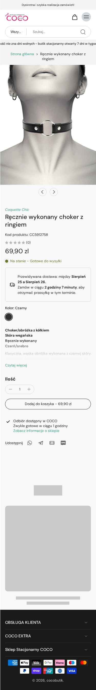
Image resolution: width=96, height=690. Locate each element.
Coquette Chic (17, 209)
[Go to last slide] (42, 192)
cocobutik (55, 680)
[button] (48, 404)
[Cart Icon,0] (74, 17)
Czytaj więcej (16, 365)
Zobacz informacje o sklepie (36, 430)
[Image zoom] (48, 125)
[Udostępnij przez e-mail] (52, 442)
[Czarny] (8, 316)
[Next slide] (54, 192)
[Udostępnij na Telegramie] (40, 442)
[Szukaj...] (83, 32)
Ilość (10, 379)
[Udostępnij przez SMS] (63, 442)
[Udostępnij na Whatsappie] (29, 442)
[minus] (10, 389)
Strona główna (22, 54)
